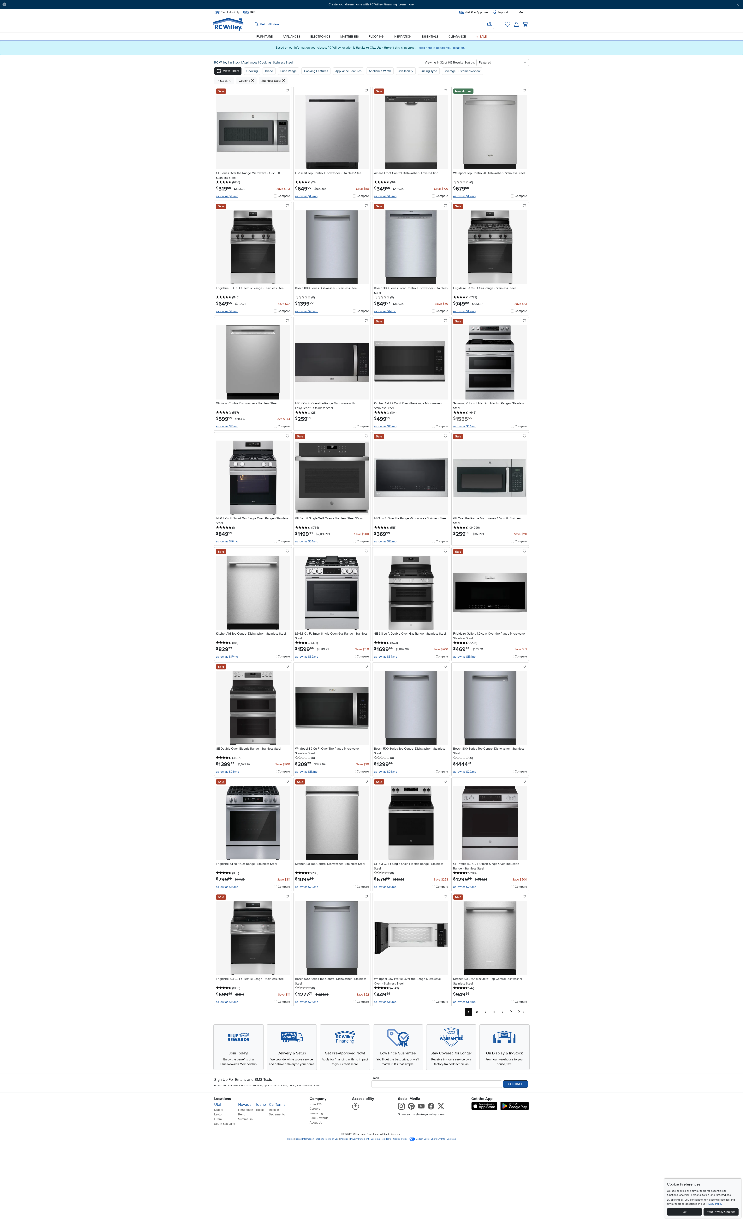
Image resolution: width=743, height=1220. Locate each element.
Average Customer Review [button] (462, 71)
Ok (685, 1212)
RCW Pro (316, 1104)
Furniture (264, 37)
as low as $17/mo (385, 311)
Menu (522, 12)
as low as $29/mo (464, 772)
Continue (515, 1084)
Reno (241, 1114)
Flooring (376, 37)
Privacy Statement (359, 1139)
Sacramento (277, 1114)
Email (375, 1078)
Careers (315, 1109)
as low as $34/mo (385, 657)
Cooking (265, 62)
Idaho (261, 1104)
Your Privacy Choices (721, 1212)
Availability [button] (405, 71)
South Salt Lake (224, 1124)
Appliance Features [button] (348, 71)
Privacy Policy (714, 1203)
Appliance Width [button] (380, 71)
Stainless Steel (283, 62)
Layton (218, 1114)
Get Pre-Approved (477, 12)
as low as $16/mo (227, 887)
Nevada (245, 1104)
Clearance (457, 37)
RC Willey (220, 62)
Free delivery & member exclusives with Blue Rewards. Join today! (371, 4)
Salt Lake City (230, 11)
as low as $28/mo (306, 311)
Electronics (320, 37)
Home (290, 1139)
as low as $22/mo (306, 887)
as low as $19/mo (464, 1002)
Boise (260, 1110)
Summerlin (245, 1119)
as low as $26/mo (385, 772)
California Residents (381, 1139)
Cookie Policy (400, 1139)
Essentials (429, 37)
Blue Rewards (319, 1118)
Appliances (291, 37)
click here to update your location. (442, 48)
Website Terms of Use (327, 1139)
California (277, 1104)
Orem (218, 1119)
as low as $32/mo (306, 657)
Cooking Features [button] (316, 71)
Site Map (451, 1139)
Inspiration (402, 37)
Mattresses (349, 37)
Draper (218, 1110)
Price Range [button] (288, 71)
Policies (344, 1139)
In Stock (235, 62)
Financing (316, 1113)
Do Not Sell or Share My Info (430, 1139)
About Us (316, 1123)
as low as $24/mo (464, 426)
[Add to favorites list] (287, 91)
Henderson (245, 1110)
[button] (65, 4)
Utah (218, 1104)
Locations (222, 1098)
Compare (284, 196)
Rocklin (274, 1110)
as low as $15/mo (227, 196)
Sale (483, 37)
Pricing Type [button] (428, 71)
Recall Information (304, 1139)
